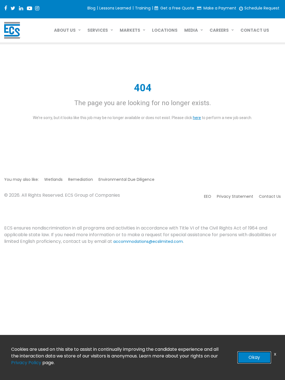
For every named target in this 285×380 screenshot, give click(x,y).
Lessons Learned (115, 8)
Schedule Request (261, 8)
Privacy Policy (26, 362)
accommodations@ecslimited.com (148, 241)
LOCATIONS (165, 30)
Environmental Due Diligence (126, 179)
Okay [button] (254, 357)
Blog (91, 8)
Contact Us (270, 196)
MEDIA (191, 30)
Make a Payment (219, 8)
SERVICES (97, 30)
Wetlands (53, 179)
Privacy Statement (235, 196)
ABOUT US (65, 30)
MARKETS (130, 30)
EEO (207, 196)
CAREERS (219, 30)
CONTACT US (254, 30)
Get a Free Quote (177, 8)
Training (143, 8)
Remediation (80, 179)
